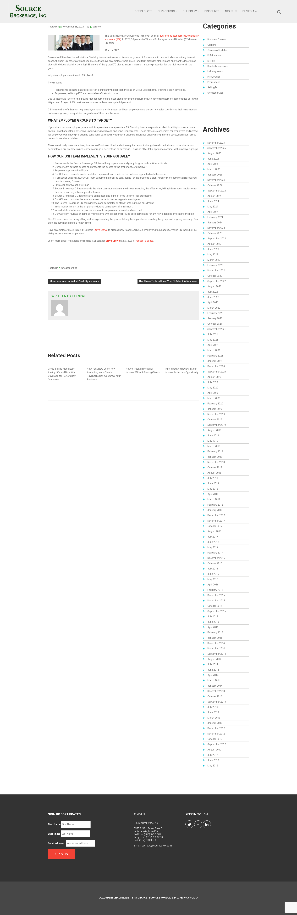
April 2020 (212, 393)
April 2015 (212, 627)
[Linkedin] (207, 824)
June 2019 (213, 435)
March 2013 (213, 717)
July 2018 (212, 478)
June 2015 (213, 621)
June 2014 (213, 669)
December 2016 (216, 558)
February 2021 (215, 355)
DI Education (214, 55)
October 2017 (214, 526)
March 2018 (213, 499)
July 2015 (212, 616)
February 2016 (215, 590)
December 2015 (216, 595)
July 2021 (212, 334)
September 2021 (216, 329)
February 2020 (215, 403)
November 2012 (216, 733)
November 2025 (216, 142)
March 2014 (213, 680)
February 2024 (215, 217)
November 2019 (216, 414)
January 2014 (214, 685)
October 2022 (214, 275)
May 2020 (212, 387)
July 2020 (212, 382)
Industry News (215, 71)
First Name (54, 824)
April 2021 (212, 345)
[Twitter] (189, 824)
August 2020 (214, 377)
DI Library (190, 11)
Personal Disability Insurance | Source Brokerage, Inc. (143, 897)
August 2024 (214, 196)
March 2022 (213, 307)
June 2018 (213, 483)
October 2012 (214, 739)
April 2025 (212, 164)
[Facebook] (198, 824)
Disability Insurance (217, 66)
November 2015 (216, 600)
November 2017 (216, 520)
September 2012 (216, 744)
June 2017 (213, 542)
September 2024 (216, 190)
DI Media (248, 11)
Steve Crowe (101, 230)
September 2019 (216, 424)
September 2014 (216, 653)
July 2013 (212, 707)
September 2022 (216, 281)
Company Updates (217, 50)
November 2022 (216, 270)
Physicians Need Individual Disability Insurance (74, 281)
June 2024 (213, 201)
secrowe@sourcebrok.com (157, 845)
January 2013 (214, 723)
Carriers (211, 44)
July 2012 (212, 755)
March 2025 (213, 169)
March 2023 (213, 259)
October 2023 (214, 233)
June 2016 (213, 574)
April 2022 (212, 302)
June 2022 (213, 297)
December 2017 (216, 515)
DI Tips (211, 60)
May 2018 (212, 488)
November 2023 (216, 228)
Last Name (54, 833)
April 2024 (212, 212)
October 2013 (214, 696)
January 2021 (214, 361)
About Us (230, 11)
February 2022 (215, 313)
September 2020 (216, 371)
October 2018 (214, 467)
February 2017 (215, 552)
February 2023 (215, 265)
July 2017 (212, 536)
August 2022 (214, 286)
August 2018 (214, 472)
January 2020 (214, 409)
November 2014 (216, 648)
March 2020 (213, 398)
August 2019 (214, 430)
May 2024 (212, 206)
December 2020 (216, 366)
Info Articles (214, 76)
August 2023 (214, 243)
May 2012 (212, 765)
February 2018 (215, 504)
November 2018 (216, 462)
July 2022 (212, 291)
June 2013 (213, 712)
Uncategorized (69, 268)
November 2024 (216, 180)
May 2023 (212, 254)
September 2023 (216, 238)
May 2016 (212, 579)
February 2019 (215, 451)
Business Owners (216, 39)
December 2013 (216, 691)
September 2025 (216, 148)
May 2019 (212, 440)
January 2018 (214, 510)
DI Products (166, 11)
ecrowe (97, 26)
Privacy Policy (189, 897)
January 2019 (214, 456)
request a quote (144, 240)
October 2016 (214, 563)
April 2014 (212, 675)
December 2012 (216, 728)
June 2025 (213, 158)
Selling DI (212, 87)
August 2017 (214, 531)
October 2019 (214, 419)
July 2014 (212, 664)
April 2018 (212, 494)
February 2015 (215, 632)
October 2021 (214, 323)
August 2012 (214, 749)
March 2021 (213, 350)
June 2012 (213, 760)
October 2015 (214, 606)
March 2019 (213, 446)
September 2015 (216, 611)
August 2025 (214, 153)
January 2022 (214, 318)
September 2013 (216, 701)
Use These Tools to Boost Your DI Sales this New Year (168, 281)
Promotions (213, 82)
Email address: (56, 843)
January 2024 (214, 222)
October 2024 (214, 185)
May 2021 (212, 339)
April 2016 (212, 584)
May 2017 (212, 547)
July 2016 (212, 568)
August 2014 (214, 659)
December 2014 (216, 643)
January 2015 (214, 637)
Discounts (211, 11)
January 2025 (214, 174)
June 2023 (213, 249)
